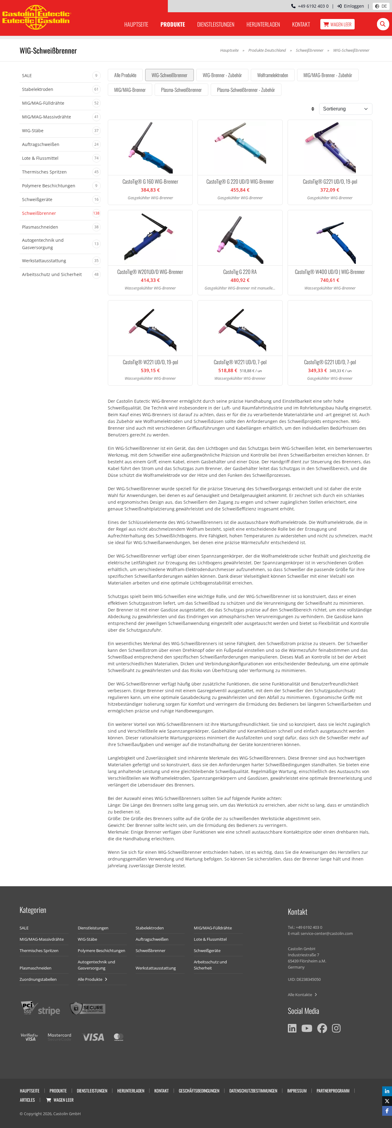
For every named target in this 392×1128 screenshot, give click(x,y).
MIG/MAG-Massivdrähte (42, 939)
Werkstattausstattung (156, 968)
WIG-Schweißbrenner (169, 75)
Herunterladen (263, 24)
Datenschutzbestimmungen (253, 1090)
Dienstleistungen (215, 24)
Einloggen (354, 6)
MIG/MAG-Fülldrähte (213, 928)
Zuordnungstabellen (38, 979)
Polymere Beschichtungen (101, 950)
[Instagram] (336, 1028)
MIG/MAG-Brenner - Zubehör (327, 75)
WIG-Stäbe (87, 939)
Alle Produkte (125, 75)
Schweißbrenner (309, 50)
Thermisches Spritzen (39, 950)
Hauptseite (136, 24)
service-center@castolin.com (327, 933)
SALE (24, 928)
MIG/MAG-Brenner (130, 89)
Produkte (172, 24)
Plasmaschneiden (35, 968)
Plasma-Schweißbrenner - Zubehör (246, 89)
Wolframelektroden (272, 75)
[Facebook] (322, 1028)
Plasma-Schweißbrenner (181, 89)
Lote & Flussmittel (210, 939)
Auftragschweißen (152, 939)
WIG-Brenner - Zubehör (222, 75)
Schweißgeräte (207, 950)
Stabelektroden (150, 928)
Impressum (297, 1090)
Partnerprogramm (333, 1090)
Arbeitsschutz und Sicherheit (210, 965)
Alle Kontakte (300, 994)
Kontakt (301, 24)
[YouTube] (306, 1028)
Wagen (341, 24)
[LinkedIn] (292, 1028)
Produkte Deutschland (267, 50)
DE (384, 6)
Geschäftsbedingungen (199, 1090)
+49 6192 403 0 (312, 6)
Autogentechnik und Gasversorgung (96, 965)
